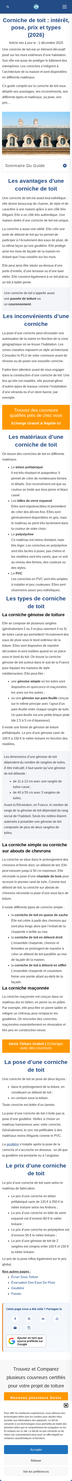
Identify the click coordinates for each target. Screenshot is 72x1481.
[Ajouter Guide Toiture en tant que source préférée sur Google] (26, 1341)
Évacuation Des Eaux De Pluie (33, 1282)
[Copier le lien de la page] (29, 1328)
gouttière (13, 1144)
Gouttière (17, 1288)
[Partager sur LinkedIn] (43, 1319)
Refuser (36, 1460)
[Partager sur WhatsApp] (57, 1319)
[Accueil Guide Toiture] (36, 6)
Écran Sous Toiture (24, 1277)
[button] (66, 1405)
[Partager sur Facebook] (15, 1319)
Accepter (36, 1449)
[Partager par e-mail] (15, 1328)
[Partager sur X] (29, 1319)
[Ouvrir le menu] (64, 6)
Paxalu (16, 1293)
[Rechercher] (7, 7)
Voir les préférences (36, 1471)
